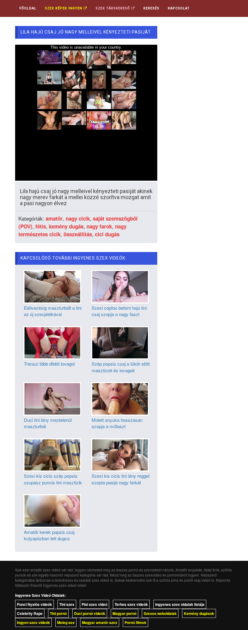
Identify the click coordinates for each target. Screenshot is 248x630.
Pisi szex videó (94, 604)
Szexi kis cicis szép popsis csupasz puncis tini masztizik (53, 479)
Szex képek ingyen (64, 8)
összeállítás (78, 234)
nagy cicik (78, 218)
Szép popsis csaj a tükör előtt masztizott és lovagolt (121, 366)
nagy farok (99, 226)
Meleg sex (66, 622)
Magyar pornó (124, 613)
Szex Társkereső (113, 8)
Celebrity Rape (30, 613)
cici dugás (107, 234)
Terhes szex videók (131, 604)
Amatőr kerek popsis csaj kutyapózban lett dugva (49, 535)
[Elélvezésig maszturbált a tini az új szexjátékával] (52, 286)
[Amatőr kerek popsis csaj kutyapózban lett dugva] (52, 510)
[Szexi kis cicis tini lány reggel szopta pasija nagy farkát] (120, 454)
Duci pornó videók (89, 613)
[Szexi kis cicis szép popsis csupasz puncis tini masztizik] (52, 454)
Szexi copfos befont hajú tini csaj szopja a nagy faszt (119, 311)
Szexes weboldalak (160, 613)
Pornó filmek (135, 622)
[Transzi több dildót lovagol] (52, 342)
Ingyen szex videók (33, 622)
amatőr (54, 218)
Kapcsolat (179, 8)
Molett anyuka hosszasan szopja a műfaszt (117, 423)
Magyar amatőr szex (99, 622)
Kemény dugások (199, 613)
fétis (40, 226)
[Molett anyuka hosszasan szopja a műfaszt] (120, 398)
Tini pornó (58, 613)
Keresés (151, 8)
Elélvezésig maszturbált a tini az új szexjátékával (52, 311)
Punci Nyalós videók (34, 604)
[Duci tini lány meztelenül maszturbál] (52, 398)
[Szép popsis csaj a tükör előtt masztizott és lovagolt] (120, 342)
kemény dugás (66, 226)
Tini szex (66, 604)
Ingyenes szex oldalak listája (179, 604)
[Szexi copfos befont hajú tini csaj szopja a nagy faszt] (120, 286)
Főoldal (27, 8)
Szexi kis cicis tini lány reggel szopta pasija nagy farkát (120, 479)
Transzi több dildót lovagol (49, 363)
